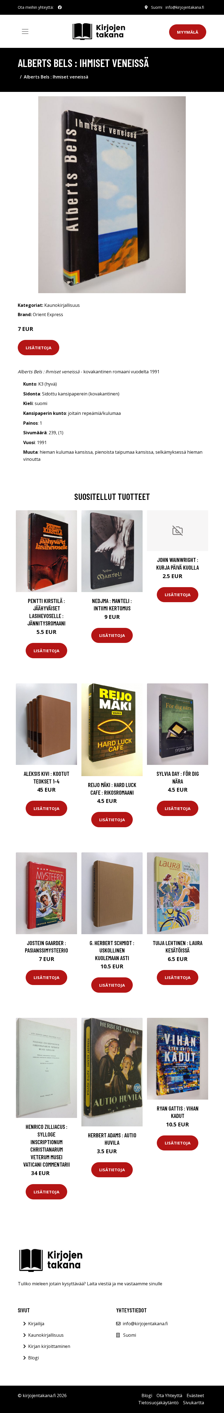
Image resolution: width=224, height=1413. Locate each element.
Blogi (33, 1358)
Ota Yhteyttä (169, 1395)
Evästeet (195, 1395)
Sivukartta (193, 1403)
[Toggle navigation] (25, 31)
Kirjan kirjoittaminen (49, 1346)
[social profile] (60, 7)
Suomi (156, 7)
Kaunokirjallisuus (62, 305)
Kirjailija (36, 1324)
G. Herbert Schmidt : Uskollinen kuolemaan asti (112, 950)
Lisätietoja (38, 347)
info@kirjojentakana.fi (185, 7)
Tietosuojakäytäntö (158, 1403)
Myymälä (187, 32)
